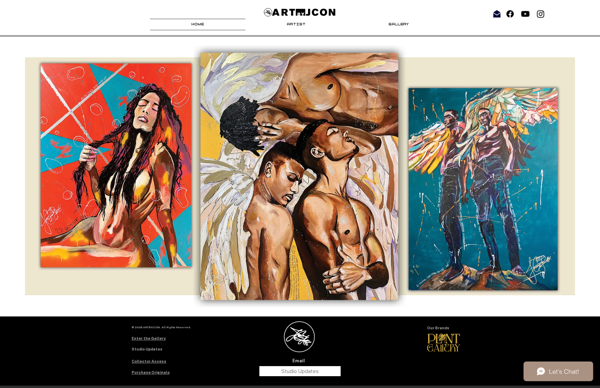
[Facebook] (510, 14)
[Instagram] (540, 14)
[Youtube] (525, 14)
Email (298, 360)
